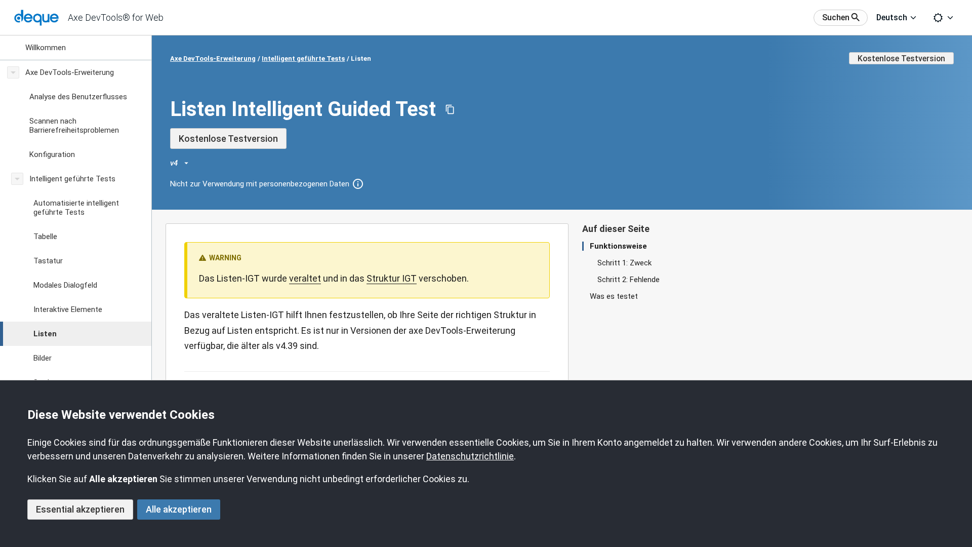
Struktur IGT (392, 278)
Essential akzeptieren (80, 509)
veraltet (305, 278)
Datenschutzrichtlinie (470, 456)
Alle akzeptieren (179, 509)
